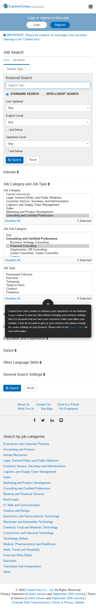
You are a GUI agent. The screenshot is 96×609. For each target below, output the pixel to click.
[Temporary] (47, 281)
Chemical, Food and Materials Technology (30, 527)
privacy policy (76, 327)
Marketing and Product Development (26, 483)
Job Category (12, 190)
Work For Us (26, 408)
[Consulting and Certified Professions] (47, 215)
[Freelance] (47, 292)
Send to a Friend (68, 404)
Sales (7, 477)
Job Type (9, 268)
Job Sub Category (15, 228)
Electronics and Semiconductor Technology (31, 516)
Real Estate (11, 499)
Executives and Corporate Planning (26, 444)
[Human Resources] (47, 194)
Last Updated (14, 101)
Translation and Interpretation (22, 566)
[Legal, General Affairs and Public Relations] (47, 198)
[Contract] (47, 289)
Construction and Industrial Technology (28, 533)
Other (6, 572)
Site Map (46, 408)
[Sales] (47, 208)
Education (9, 560)
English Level (14, 115)
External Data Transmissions (31, 602)
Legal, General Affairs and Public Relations (31, 460)
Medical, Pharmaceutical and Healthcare (29, 544)
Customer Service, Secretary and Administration (34, 466)
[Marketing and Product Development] (47, 212)
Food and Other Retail (17, 555)
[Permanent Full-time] (47, 274)
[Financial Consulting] (47, 246)
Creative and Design (16, 510)
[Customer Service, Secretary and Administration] (47, 201)
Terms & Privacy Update (68, 602)
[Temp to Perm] (47, 285)
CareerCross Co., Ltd (39, 590)
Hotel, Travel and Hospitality (21, 549)
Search (16, 159)
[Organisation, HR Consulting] (47, 249)
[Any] (47, 235)
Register (60, 24)
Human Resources (15, 455)
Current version (36, 594)
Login (36, 24)
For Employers (68, 408)
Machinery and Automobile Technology (28, 521)
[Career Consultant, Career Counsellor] (47, 253)
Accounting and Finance (19, 449)
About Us (23, 404)
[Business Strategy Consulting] (47, 242)
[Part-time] (47, 278)
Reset (33, 159)
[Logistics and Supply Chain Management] (47, 205)
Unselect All (12, 220)
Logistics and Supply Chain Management (29, 471)
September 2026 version (68, 594)
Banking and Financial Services (23, 494)
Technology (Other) (15, 538)
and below (16, 129)
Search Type (15, 69)
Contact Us (43, 404)
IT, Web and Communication (21, 505)
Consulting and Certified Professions (26, 488)
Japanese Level (16, 137)
